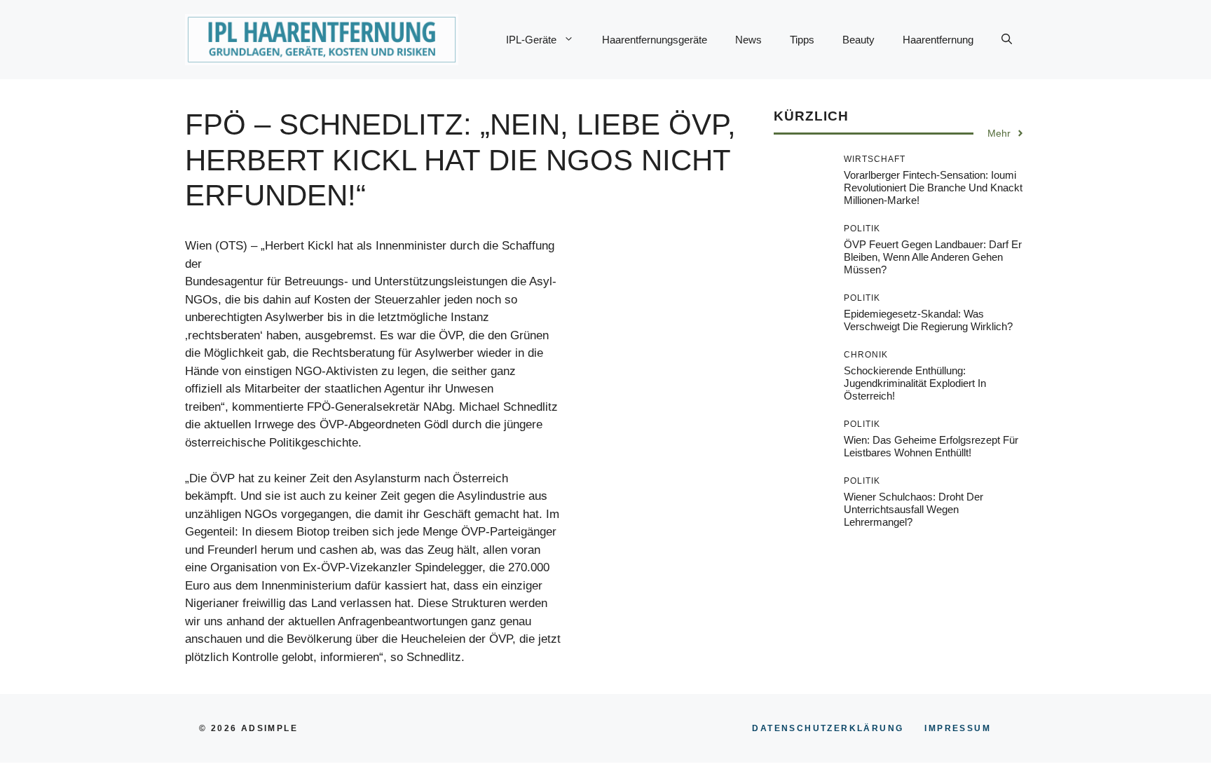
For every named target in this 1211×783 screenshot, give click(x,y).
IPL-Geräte (531, 40)
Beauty (858, 40)
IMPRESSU (957, 728)
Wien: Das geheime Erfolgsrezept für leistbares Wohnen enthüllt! (931, 446)
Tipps (802, 40)
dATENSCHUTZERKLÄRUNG (827, 728)
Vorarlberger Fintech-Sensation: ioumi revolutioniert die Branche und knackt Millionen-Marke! (933, 187)
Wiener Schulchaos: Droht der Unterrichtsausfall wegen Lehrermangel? (913, 509)
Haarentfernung (938, 40)
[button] (1006, 40)
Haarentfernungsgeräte (654, 40)
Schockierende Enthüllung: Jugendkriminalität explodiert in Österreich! (915, 383)
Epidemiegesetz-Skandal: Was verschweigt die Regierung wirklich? (928, 320)
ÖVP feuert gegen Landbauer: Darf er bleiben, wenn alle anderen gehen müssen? (933, 256)
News (748, 40)
